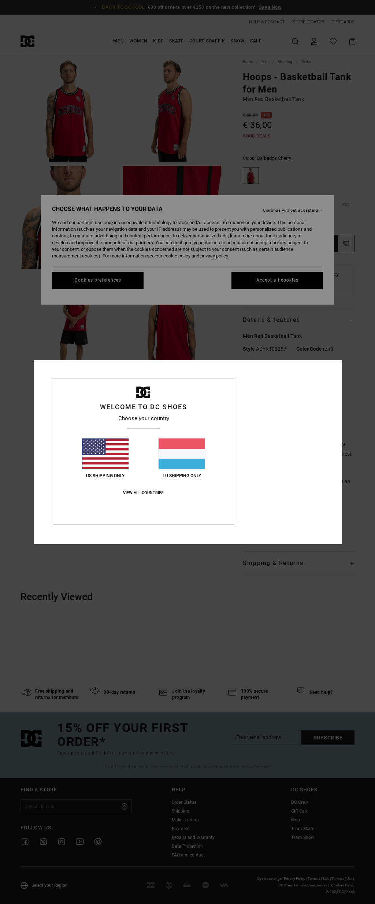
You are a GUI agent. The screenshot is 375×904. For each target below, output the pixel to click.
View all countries (143, 492)
